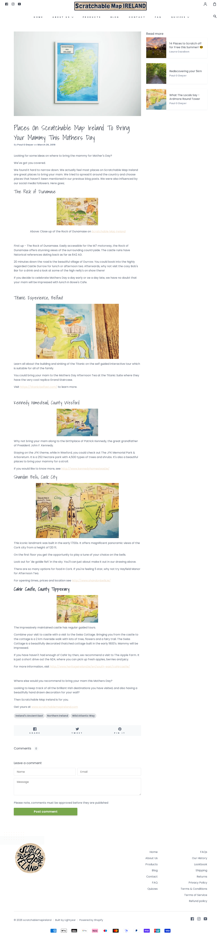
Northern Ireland (57, 715)
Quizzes (179, 17)
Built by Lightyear (65, 920)
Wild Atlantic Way (83, 715)
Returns (202, 877)
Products (92, 17)
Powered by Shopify (91, 920)
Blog (114, 17)
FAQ (158, 17)
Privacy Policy (198, 883)
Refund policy (198, 901)
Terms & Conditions (194, 889)
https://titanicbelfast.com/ (38, 387)
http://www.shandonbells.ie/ (91, 580)
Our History (199, 858)
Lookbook (200, 864)
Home (38, 17)
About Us (62, 17)
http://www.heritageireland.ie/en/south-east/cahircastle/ (90, 667)
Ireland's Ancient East (29, 715)
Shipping (201, 870)
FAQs (203, 852)
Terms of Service (195, 895)
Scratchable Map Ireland (109, 231)
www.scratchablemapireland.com (54, 707)
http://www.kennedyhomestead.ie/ (85, 469)
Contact (137, 17)
